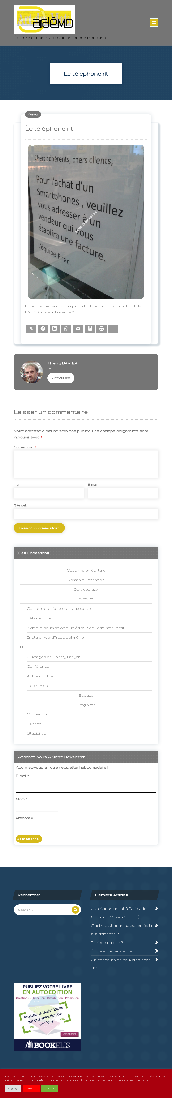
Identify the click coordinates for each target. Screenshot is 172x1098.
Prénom (24, 818)
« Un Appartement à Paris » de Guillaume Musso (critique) (118, 912)
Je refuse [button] (31, 1088)
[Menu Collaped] (154, 22)
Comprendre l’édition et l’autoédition (60, 608)
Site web (20, 505)
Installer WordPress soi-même (55, 637)
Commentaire (25, 447)
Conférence (38, 666)
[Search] (75, 910)
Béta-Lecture (39, 618)
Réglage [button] (13, 1088)
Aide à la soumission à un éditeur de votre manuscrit (75, 628)
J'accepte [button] (49, 1088)
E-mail (92, 484)
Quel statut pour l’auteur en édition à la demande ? (123, 929)
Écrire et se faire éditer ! (113, 951)
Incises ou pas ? (107, 942)
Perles (33, 114)
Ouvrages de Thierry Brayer (53, 657)
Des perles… (38, 686)
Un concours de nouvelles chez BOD (120, 964)
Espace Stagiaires (36, 728)
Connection (37, 714)
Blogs (25, 647)
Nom (17, 484)
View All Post (61, 377)
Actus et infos (40, 676)
